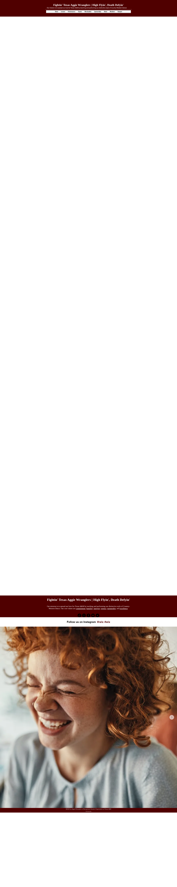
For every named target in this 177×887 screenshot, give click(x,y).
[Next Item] (171, 717)
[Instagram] (84, 615)
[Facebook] (88, 615)
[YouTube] (93, 615)
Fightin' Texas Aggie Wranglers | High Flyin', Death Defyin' (88, 4)
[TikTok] (79, 615)
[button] (62, 11)
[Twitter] (97, 615)
